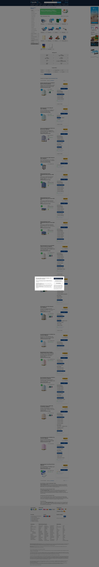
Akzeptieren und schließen (58, 278)
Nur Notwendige (58, 283)
